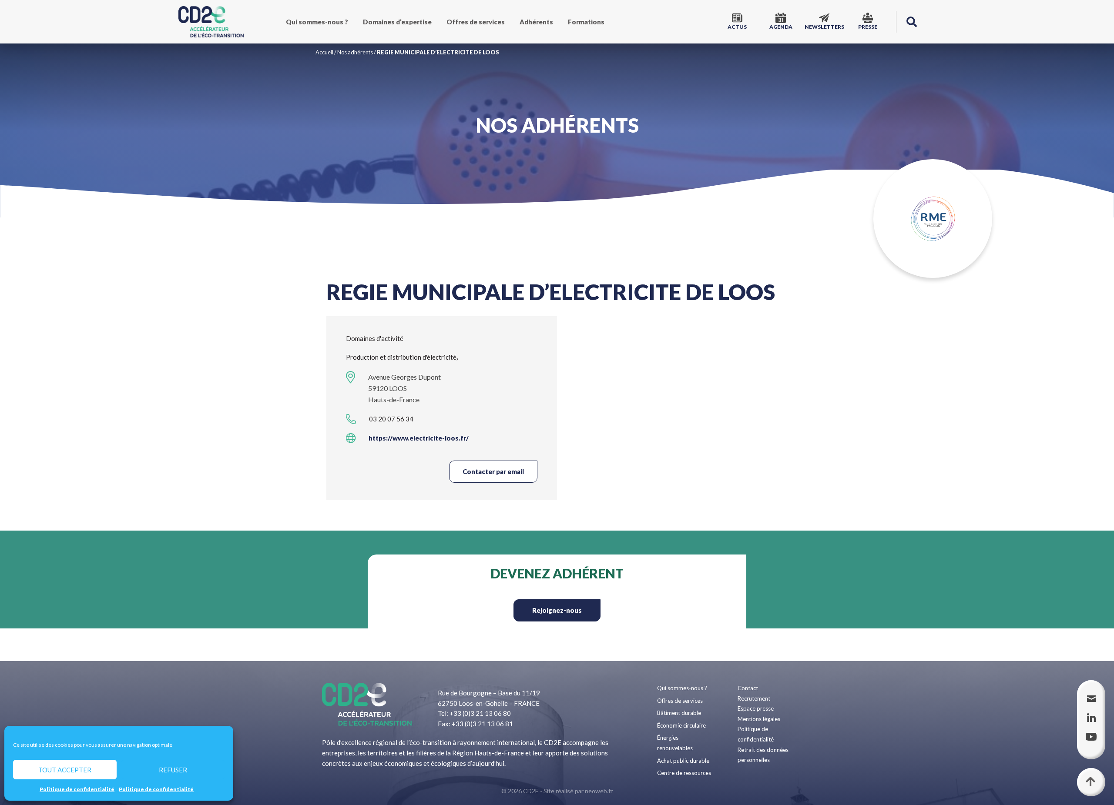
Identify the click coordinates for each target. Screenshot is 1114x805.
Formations (586, 22)
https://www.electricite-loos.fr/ (419, 438)
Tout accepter (64, 770)
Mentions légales (759, 718)
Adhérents (536, 22)
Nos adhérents (355, 52)
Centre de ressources (684, 772)
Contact (748, 688)
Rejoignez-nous (557, 610)
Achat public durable (683, 760)
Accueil (324, 52)
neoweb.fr (599, 791)
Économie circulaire (681, 725)
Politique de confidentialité (77, 789)
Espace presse (756, 708)
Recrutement (754, 698)
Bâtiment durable (679, 712)
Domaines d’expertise (397, 22)
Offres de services (475, 22)
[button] (911, 22)
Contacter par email (493, 471)
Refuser (173, 770)
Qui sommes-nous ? (317, 22)
